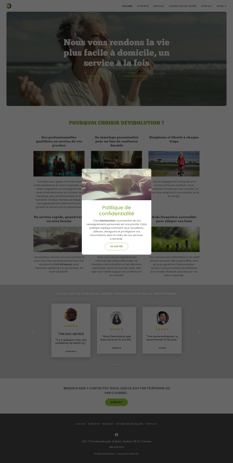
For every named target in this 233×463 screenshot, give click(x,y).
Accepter (116, 246)
